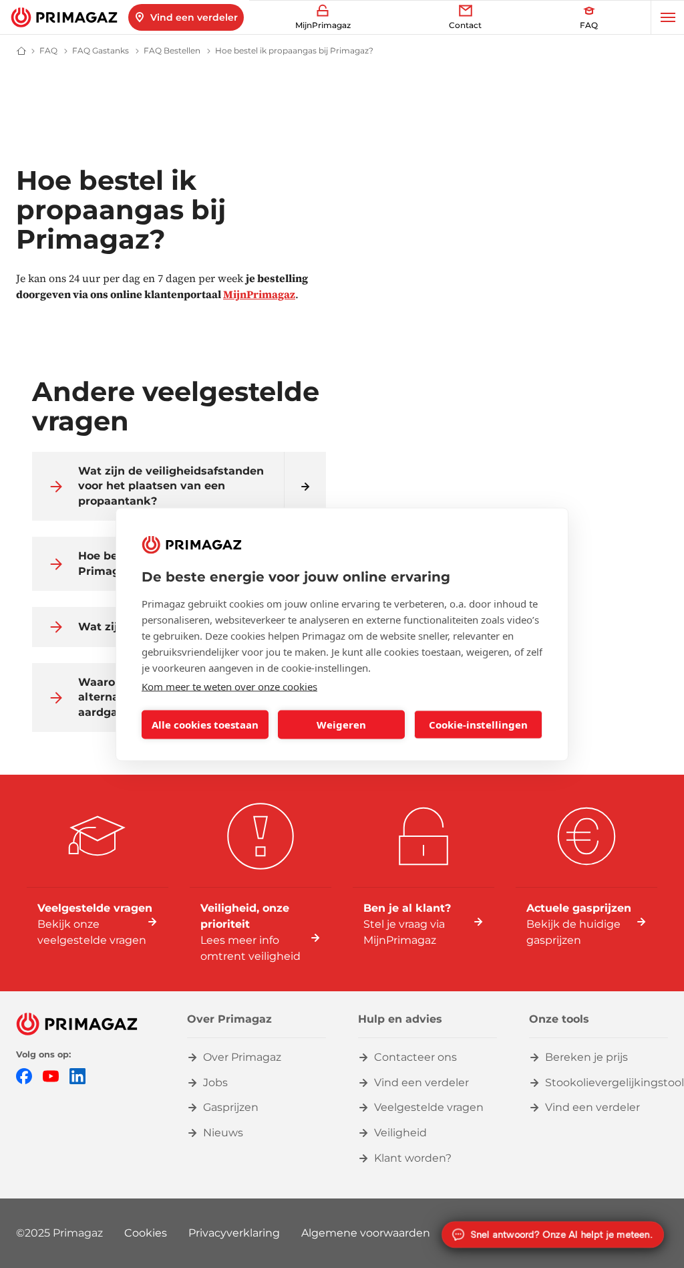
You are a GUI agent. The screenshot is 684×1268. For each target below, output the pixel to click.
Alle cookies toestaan (205, 724)
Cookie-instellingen (478, 724)
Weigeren (341, 724)
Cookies (145, 1233)
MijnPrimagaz (259, 294)
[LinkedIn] (77, 1075)
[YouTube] (51, 1075)
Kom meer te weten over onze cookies (229, 685)
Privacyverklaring (234, 1233)
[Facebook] (24, 1075)
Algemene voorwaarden (365, 1233)
